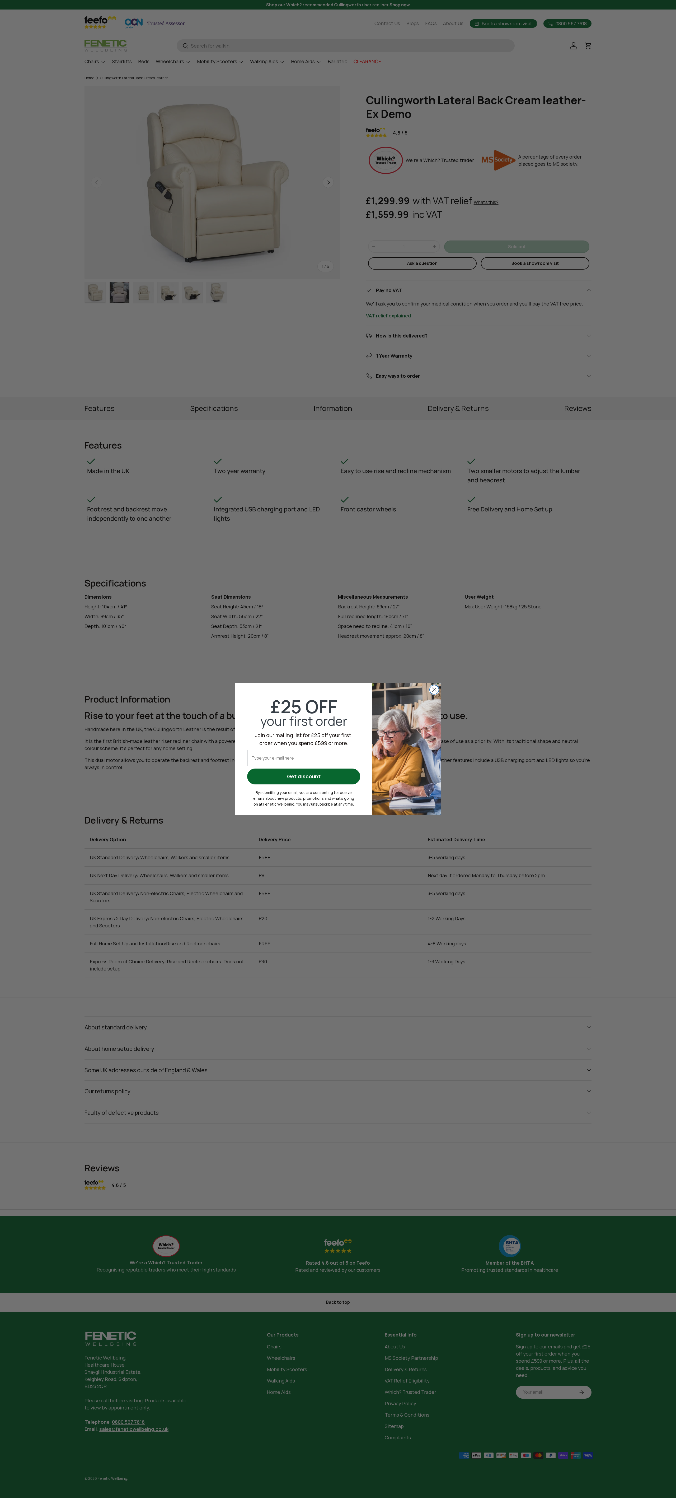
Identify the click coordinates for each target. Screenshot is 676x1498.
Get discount (304, 776)
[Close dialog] (434, 689)
